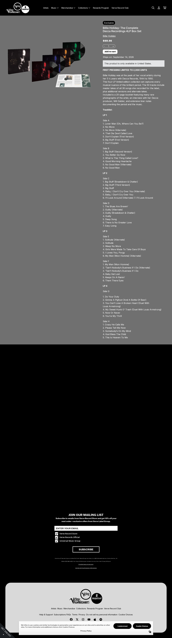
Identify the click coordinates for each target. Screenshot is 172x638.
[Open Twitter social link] (77, 619)
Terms (75, 614)
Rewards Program (95, 608)
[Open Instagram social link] (83, 619)
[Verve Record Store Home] (17, 8)
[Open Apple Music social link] (95, 619)
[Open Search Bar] (152, 7)
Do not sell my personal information (101, 614)
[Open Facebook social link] (71, 619)
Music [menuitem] (53, 8)
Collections (81, 608)
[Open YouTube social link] (89, 619)
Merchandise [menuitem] (67, 8)
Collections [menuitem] (83, 8)
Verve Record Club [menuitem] (120, 8)
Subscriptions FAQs (62, 614)
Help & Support (46, 614)
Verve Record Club (112, 608)
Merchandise (69, 608)
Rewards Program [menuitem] (101, 8)
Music (59, 608)
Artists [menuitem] (46, 8)
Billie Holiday (109, 36)
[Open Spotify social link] (101, 619)
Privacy (82, 614)
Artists (53, 608)
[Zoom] (49, 65)
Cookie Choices (126, 614)
